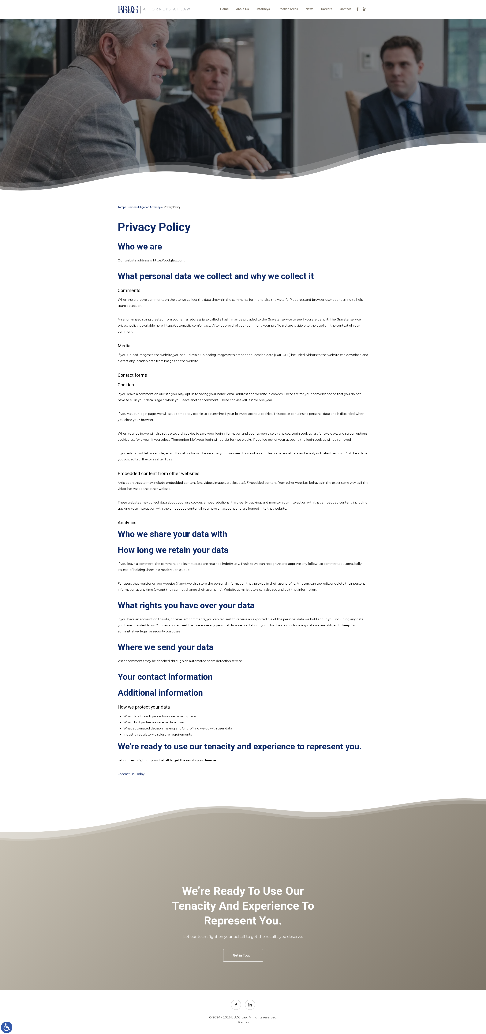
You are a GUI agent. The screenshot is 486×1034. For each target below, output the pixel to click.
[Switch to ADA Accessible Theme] (6, 1027)
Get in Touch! (243, 955)
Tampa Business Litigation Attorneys (140, 207)
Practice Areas (288, 9)
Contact (345, 9)
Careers (326, 9)
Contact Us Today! (131, 774)
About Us (242, 9)
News (309, 9)
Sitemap (243, 1022)
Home (224, 9)
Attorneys (263, 9)
